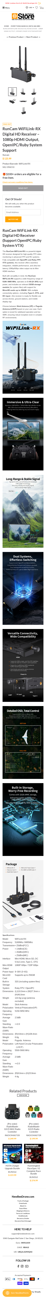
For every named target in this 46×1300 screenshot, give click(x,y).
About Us (23, 1206)
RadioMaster (12, 1135)
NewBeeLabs (23, 1216)
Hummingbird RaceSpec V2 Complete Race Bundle (34, 1170)
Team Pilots (23, 1208)
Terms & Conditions (23, 1213)
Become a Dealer (23, 1218)
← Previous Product (15, 37)
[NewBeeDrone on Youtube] (26, 1266)
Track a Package (23, 1201)
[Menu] (4, 7)
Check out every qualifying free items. (18, 182)
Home (6, 26)
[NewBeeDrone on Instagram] (22, 1266)
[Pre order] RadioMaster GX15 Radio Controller (33, 1128)
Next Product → (33, 37)
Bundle (12, 1172)
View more (23, 1095)
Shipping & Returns (23, 1211)
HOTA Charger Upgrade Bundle (12, 1167)
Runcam (6, 155)
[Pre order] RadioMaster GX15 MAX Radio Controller (12, 1128)
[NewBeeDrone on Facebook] (18, 1266)
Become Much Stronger (23, 1221)
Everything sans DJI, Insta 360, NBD (25, 26)
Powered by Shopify (33, 1292)
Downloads (23, 1203)
